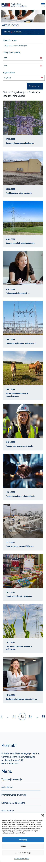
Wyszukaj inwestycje (11, 779)
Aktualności (7, 787)
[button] (42, 815)
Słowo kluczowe (10, 40)
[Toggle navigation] (43, 4)
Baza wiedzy (7, 810)
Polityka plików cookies (21, 859)
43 (30, 716)
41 (14, 716)
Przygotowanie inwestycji (14, 794)
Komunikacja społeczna (13, 803)
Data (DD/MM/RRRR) (11, 52)
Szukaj (33, 86)
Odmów (23, 846)
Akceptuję (23, 840)
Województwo (9, 73)
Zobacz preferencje (23, 853)
